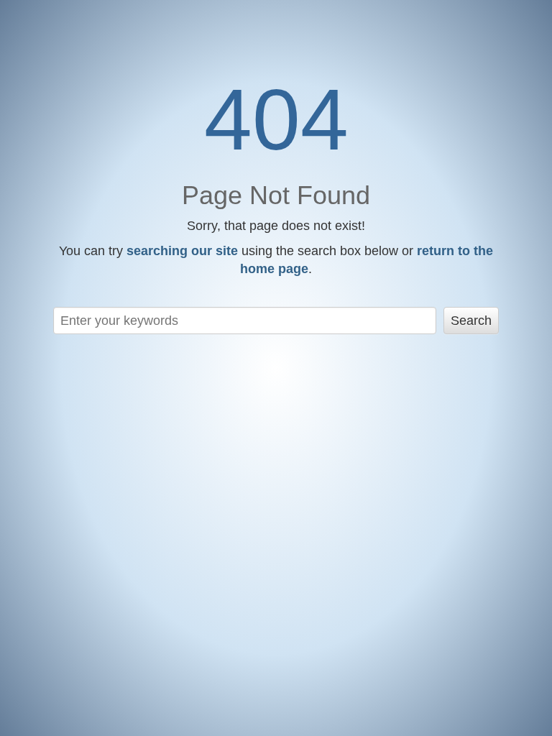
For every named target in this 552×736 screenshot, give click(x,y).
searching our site (182, 251)
